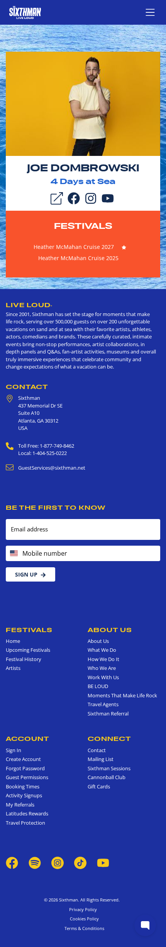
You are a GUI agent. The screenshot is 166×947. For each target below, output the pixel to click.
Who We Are (102, 668)
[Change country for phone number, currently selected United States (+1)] (13, 553)
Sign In (13, 750)
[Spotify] (35, 862)
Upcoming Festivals (28, 649)
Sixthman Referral (108, 713)
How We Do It (103, 659)
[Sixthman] (25, 12)
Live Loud (29, 305)
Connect (109, 738)
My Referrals (20, 804)
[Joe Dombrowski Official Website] (83, 103)
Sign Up (26, 574)
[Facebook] (74, 198)
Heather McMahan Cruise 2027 (74, 246)
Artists (13, 668)
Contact (27, 387)
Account (27, 738)
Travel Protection (25, 822)
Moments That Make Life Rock (122, 695)
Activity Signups (24, 795)
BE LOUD (98, 686)
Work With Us (103, 677)
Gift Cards (99, 786)
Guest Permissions (27, 777)
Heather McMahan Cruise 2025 (78, 258)
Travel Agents (103, 704)
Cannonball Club (106, 777)
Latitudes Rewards (27, 813)
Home (13, 641)
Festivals (83, 225)
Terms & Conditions (83, 928)
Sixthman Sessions (109, 768)
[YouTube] (108, 198)
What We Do (102, 649)
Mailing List (100, 759)
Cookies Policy (83, 919)
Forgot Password (25, 768)
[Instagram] (91, 198)
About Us (110, 630)
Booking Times (22, 786)
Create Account (23, 759)
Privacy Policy (83, 909)
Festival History (23, 659)
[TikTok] (81, 862)
